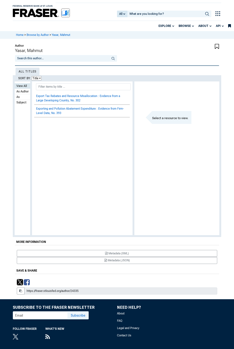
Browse (185, 26)
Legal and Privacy (128, 328)
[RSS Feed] (54, 337)
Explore (164, 26)
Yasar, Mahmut (61, 35)
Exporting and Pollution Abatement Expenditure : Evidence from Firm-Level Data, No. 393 (80, 111)
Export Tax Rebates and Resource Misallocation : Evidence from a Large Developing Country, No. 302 (78, 98)
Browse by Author (38, 35)
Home (20, 35)
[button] (202, 47)
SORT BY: (24, 78)
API (218, 26)
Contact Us (124, 335)
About (203, 26)
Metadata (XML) (118, 253)
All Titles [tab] (27, 71)
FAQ (119, 320)
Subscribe (78, 315)
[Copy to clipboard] (20, 291)
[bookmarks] (229, 26)
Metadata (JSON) (118, 260)
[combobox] (165, 14)
